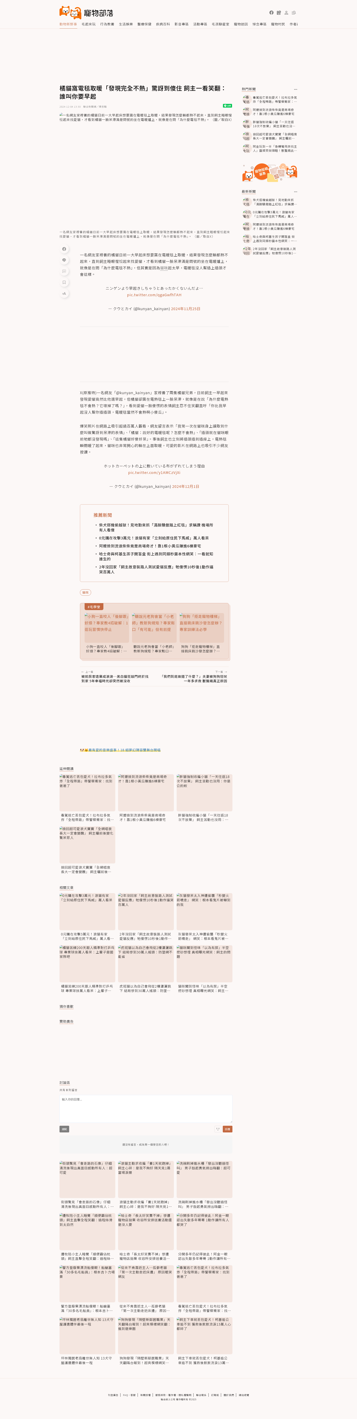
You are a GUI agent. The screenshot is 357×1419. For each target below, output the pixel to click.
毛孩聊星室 (220, 24)
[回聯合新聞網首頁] (70, 12)
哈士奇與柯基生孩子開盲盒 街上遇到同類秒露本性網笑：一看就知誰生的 (156, 556)
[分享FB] (64, 248)
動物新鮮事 (68, 24)
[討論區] (64, 271)
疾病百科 (163, 24)
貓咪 (85, 592)
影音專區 (182, 24)
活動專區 (200, 24)
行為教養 (107, 24)
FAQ (125, 1395)
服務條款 (160, 1395)
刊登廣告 (113, 1395)
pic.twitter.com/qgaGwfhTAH (154, 294)
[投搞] (279, 12)
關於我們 (229, 1395)
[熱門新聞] (296, 89)
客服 (133, 1395)
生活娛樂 (126, 24)
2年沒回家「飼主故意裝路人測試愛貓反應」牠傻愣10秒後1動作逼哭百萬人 (156, 569)
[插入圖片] (218, 1129)
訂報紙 (215, 1395)
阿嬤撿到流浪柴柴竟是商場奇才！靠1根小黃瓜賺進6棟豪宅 (150, 545)
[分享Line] (64, 260)
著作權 (172, 1395)
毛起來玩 (89, 24)
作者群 (295, 24)
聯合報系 (201, 1395)
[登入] (286, 13)
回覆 (227, 1129)
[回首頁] (86, 12)
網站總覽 (244, 1395)
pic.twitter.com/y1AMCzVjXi (154, 472)
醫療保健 (144, 24)
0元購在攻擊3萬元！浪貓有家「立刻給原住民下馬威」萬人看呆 (154, 537)
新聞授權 (145, 1395)
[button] (271, 12)
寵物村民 (278, 24)
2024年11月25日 (186, 308)
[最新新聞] (296, 191)
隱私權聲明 (185, 1395)
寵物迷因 (241, 24)
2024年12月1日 (186, 486)
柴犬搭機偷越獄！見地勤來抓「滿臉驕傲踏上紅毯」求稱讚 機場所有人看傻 (156, 527)
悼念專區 (260, 24)
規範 (64, 1129)
